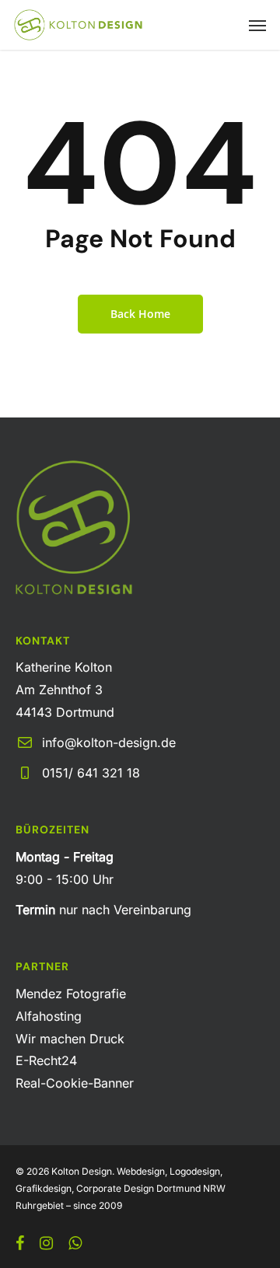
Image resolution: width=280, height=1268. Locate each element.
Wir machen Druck (70, 1038)
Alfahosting (49, 1016)
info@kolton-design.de (109, 742)
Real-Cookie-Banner (75, 1083)
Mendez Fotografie (71, 993)
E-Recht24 (46, 1060)
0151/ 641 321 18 (91, 773)
